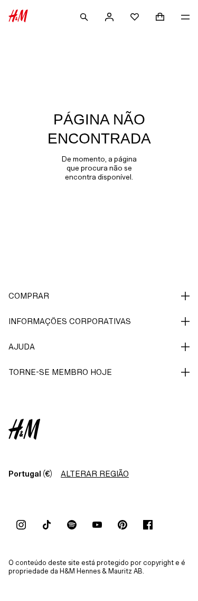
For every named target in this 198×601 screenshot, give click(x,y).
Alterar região (95, 473)
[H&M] (18, 17)
